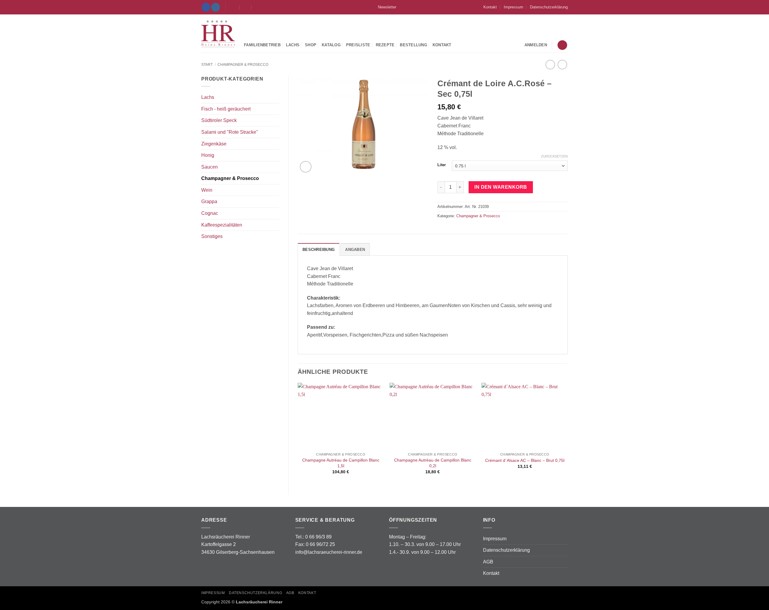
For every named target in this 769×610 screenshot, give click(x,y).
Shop (310, 45)
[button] (385, 7)
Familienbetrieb (262, 45)
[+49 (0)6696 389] (257, 7)
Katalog (331, 45)
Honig (207, 155)
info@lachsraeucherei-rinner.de (328, 552)
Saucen (209, 166)
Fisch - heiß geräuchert (226, 108)
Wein (206, 190)
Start (207, 65)
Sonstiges (212, 236)
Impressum (513, 7)
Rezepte (385, 45)
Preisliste (358, 45)
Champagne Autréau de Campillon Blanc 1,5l (340, 463)
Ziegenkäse (213, 143)
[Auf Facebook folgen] (206, 7)
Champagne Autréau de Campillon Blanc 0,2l (432, 463)
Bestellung (413, 45)
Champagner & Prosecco (242, 65)
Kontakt (490, 7)
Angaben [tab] (355, 249)
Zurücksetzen (554, 156)
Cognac (209, 213)
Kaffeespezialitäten (221, 224)
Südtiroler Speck (219, 120)
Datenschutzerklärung (549, 7)
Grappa (209, 201)
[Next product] (550, 64)
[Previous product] (562, 64)
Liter (441, 165)
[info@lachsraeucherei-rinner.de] (233, 7)
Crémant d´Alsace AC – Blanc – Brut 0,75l (524, 460)
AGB (488, 561)
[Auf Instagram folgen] (215, 7)
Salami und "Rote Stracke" (229, 132)
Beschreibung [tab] (318, 249)
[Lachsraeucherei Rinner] (218, 33)
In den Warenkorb (500, 187)
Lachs (292, 45)
